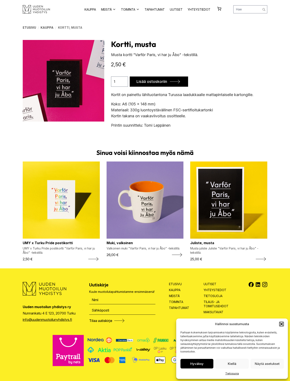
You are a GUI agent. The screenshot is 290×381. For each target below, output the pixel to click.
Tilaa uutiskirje (100, 321)
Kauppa (47, 27)
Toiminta (176, 302)
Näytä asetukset (267, 364)
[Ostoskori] (219, 9)
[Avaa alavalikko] (114, 9)
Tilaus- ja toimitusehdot (216, 304)
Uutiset (210, 284)
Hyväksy (197, 364)
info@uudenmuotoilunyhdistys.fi (47, 319)
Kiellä (232, 364)
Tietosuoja (232, 373)
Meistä (174, 296)
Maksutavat (213, 312)
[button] (281, 324)
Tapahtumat (179, 308)
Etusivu (29, 27)
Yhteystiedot (215, 290)
